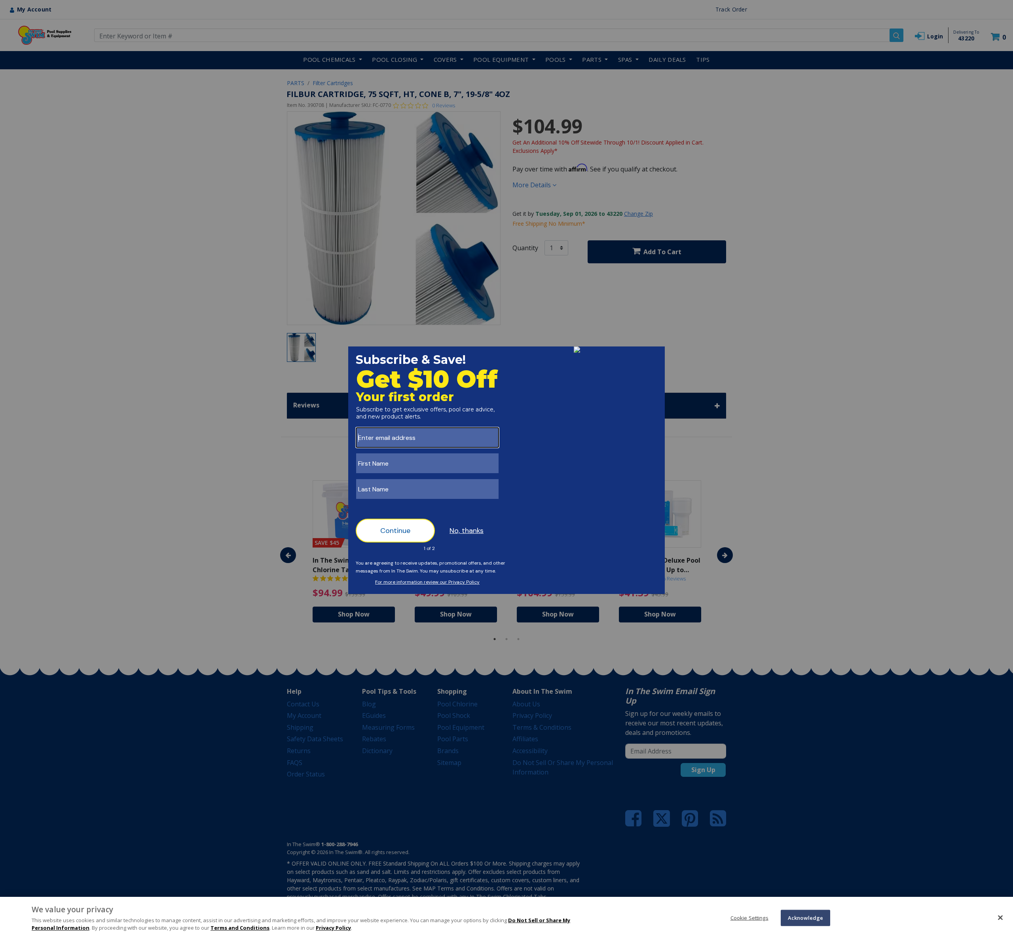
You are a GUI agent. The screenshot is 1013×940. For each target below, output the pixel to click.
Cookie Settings (749, 917)
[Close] (1000, 917)
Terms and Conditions (240, 927)
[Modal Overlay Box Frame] (506, 470)
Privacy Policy (333, 927)
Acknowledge (805, 917)
